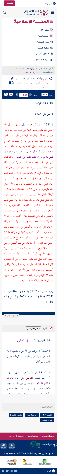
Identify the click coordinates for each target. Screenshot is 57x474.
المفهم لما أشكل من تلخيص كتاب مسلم (30, 69)
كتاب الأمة (43, 36)
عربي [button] (49, 3)
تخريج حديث (47, 420)
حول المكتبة (43, 42)
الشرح (45, 328)
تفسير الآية (47, 415)
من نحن (11, 436)
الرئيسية (48, 69)
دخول (8, 3)
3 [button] (46, 94)
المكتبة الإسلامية (32, 21)
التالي (8, 316)
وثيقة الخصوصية (48, 436)
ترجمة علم (32, 415)
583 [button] (25, 95)
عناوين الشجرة (16, 415)
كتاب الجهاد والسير (47, 72)
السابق (15, 316)
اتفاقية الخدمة (33, 436)
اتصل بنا (21, 436)
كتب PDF (44, 30)
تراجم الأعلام (42, 60)
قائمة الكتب (43, 48)
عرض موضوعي (42, 54)
